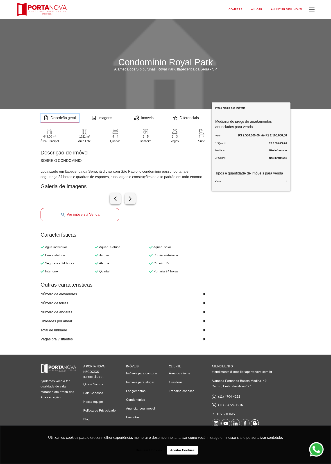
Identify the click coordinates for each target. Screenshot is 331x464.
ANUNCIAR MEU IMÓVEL (287, 9)
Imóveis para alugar (140, 382)
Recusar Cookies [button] (149, 450)
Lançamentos (135, 391)
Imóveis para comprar (141, 373)
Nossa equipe (93, 401)
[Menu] (312, 9)
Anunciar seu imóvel (140, 408)
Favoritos (132, 417)
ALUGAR (256, 9)
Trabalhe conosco (181, 391)
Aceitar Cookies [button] (182, 450)
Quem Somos (93, 384)
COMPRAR (236, 9)
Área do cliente (179, 373)
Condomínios (135, 399)
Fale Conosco (93, 393)
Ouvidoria (176, 382)
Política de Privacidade (99, 410)
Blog (86, 419)
